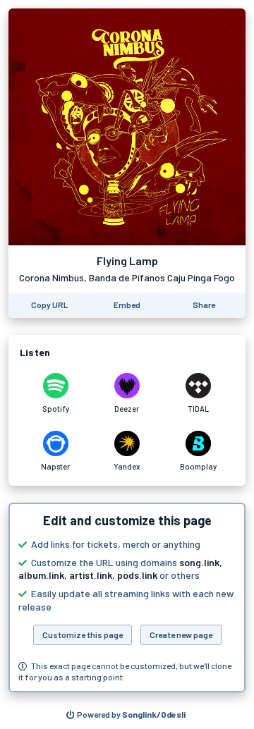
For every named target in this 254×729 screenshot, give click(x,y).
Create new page (181, 634)
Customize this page (82, 634)
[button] (127, 597)
